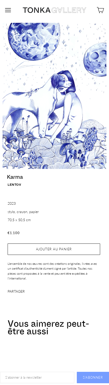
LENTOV (14, 184)
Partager (16, 291)
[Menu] (8, 10)
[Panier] (100, 10)
